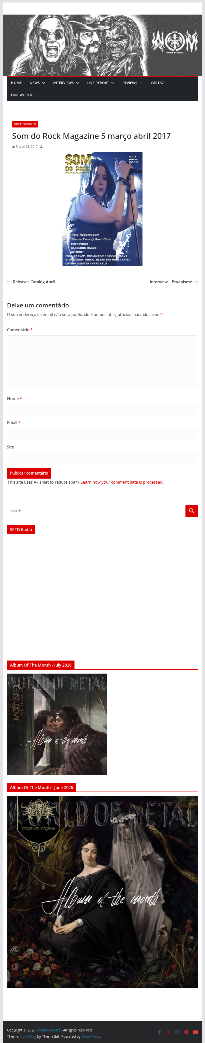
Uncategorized (25, 124)
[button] (42, 82)
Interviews (63, 82)
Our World (21, 94)
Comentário (20, 330)
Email (13, 422)
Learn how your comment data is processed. (121, 482)
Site (10, 447)
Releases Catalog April (34, 282)
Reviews (129, 82)
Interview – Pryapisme (171, 282)
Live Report (98, 82)
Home (16, 82)
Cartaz (157, 82)
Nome (14, 398)
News (35, 82)
